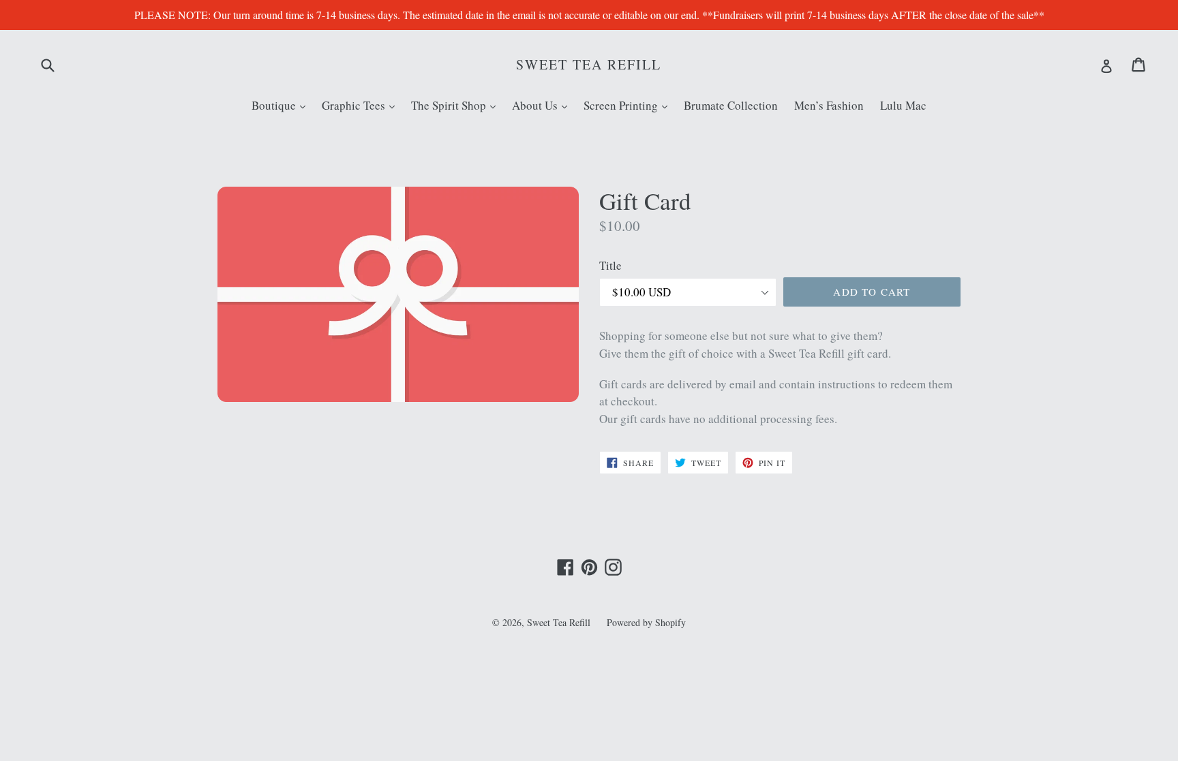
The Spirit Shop (456, 105)
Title (610, 265)
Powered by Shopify (646, 622)
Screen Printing (629, 105)
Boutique (282, 105)
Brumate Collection (731, 105)
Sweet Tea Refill (588, 65)
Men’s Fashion (829, 105)
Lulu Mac (903, 105)
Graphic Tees (362, 105)
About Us (543, 105)
